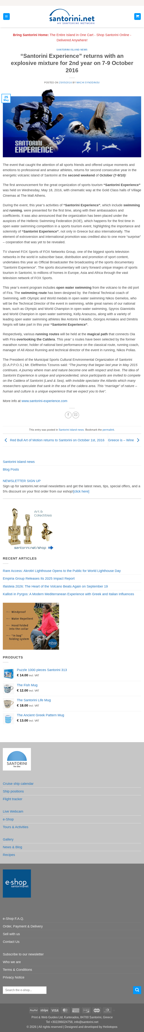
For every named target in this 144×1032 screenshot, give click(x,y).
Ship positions (13, 791)
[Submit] (137, 990)
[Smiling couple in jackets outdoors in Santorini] (31, 626)
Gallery (8, 839)
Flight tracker (12, 799)
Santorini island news (72, 49)
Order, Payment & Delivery (23, 926)
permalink (108, 429)
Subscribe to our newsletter (23, 954)
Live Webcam (13, 811)
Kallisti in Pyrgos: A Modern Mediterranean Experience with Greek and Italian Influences (68, 594)
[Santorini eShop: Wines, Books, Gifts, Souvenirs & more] (72, 16)
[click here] (81, 491)
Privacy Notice (13, 977)
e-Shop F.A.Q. (13, 919)
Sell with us (11, 934)
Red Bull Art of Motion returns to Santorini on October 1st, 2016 (56, 440)
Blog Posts (11, 469)
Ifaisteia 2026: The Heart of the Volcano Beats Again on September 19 (55, 586)
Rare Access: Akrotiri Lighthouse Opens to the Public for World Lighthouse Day (62, 571)
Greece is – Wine (121, 440)
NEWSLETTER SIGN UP (22, 481)
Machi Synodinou (88, 82)
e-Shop (8, 819)
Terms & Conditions (17, 970)
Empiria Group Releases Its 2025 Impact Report (39, 578)
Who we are (12, 962)
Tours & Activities (15, 827)
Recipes (9, 855)
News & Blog (12, 847)
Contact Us (11, 942)
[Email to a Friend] (75, 415)
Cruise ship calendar (18, 784)
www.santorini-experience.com (44, 401)
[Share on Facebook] (68, 415)
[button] (6, 16)
